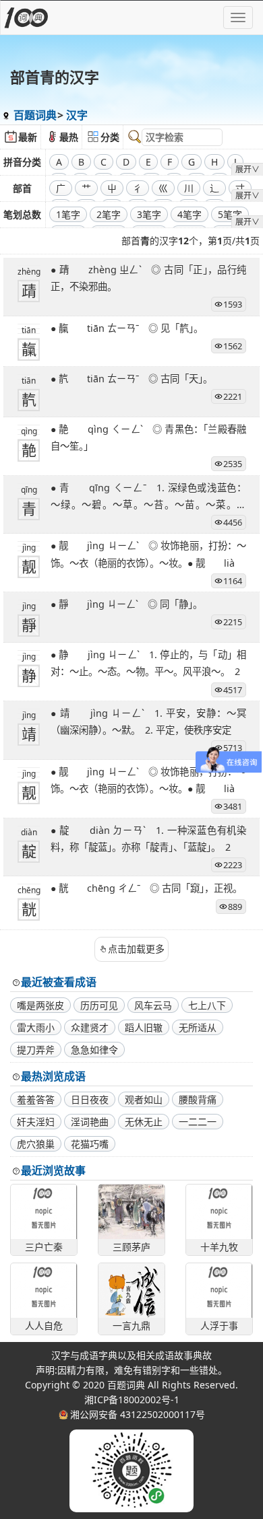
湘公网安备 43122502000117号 (137, 1414)
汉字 (77, 115)
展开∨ (247, 169)
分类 (109, 137)
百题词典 (35, 115)
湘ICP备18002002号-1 (131, 1399)
